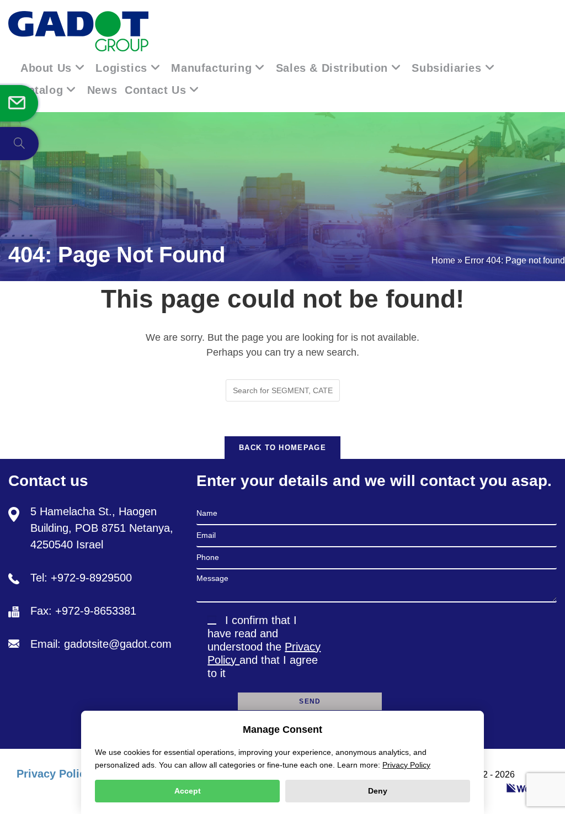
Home (443, 260)
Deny (377, 790)
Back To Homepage (282, 447)
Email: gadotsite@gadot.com (101, 644)
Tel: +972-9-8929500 (81, 578)
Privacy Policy (54, 774)
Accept (187, 790)
